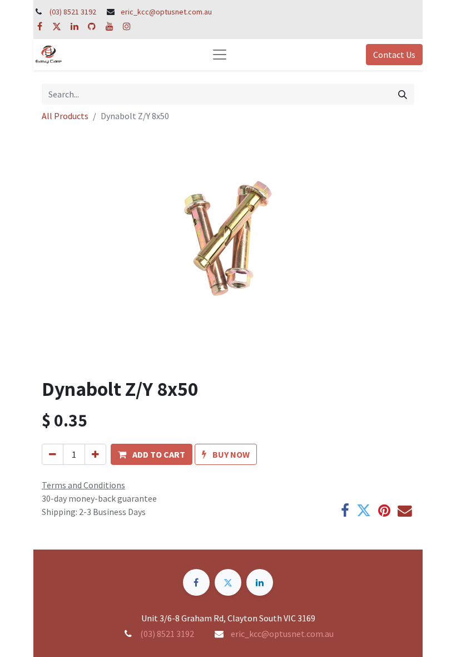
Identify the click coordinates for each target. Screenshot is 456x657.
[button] (151, 454)
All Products (65, 115)
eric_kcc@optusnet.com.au (166, 12)
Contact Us (394, 54)
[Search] (402, 94)
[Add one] (95, 454)
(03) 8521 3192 (72, 12)
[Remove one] (52, 454)
